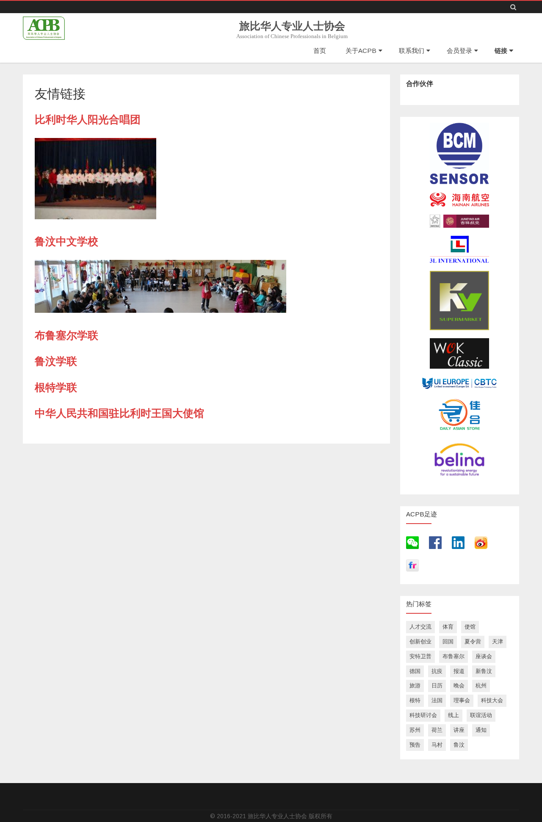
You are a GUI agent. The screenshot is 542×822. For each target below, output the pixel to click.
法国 (436, 700)
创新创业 (420, 641)
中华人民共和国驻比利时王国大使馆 (119, 413)
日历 (436, 685)
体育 (448, 626)
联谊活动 (481, 715)
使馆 (470, 626)
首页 (319, 50)
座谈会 (484, 656)
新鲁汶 (484, 671)
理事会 (462, 700)
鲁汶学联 (56, 361)
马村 (436, 745)
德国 (414, 671)
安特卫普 (420, 656)
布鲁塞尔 (453, 656)
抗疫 (436, 671)
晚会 (459, 685)
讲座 (459, 730)
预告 (414, 745)
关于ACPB (361, 50)
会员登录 (459, 50)
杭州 (481, 685)
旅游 (414, 685)
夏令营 (473, 641)
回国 (448, 641)
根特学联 (56, 387)
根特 (414, 700)
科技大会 (492, 700)
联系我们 (411, 50)
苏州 (414, 730)
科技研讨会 (423, 715)
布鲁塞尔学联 (66, 335)
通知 (481, 730)
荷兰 (436, 730)
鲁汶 (459, 745)
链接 (501, 50)
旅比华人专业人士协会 (292, 26)
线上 (453, 715)
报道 (459, 671)
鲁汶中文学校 (66, 241)
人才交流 (420, 626)
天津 (497, 641)
